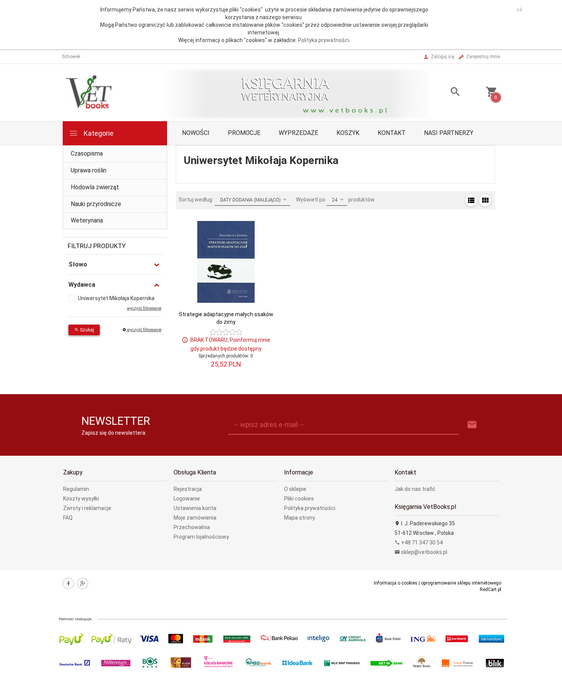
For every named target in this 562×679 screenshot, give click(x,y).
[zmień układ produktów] (471, 200)
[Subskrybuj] (472, 425)
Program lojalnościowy (201, 537)
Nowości (196, 132)
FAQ (68, 518)
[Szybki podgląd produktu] (262, 224)
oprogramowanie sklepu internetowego (461, 583)
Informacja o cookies (395, 583)
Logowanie (187, 498)
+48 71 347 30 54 (421, 542)
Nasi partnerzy (448, 132)
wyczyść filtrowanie (143, 330)
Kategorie (98, 133)
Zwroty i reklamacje (87, 508)
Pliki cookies (299, 498)
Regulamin (76, 489)
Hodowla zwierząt (95, 187)
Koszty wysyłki (81, 498)
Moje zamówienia (195, 518)
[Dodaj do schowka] (262, 241)
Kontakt (392, 132)
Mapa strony (299, 518)
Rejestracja (188, 489)
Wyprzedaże (298, 132)
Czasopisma (87, 153)
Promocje (244, 132)
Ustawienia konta (195, 508)
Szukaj (86, 330)
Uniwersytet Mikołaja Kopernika (116, 298)
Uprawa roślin (88, 170)
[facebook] (68, 583)
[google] (82, 583)
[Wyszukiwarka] (445, 93)
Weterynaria (87, 220)
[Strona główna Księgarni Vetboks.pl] (90, 92)
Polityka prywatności (323, 40)
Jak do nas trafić (415, 489)
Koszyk (347, 132)
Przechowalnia (192, 527)
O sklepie (295, 489)
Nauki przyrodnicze (96, 204)
